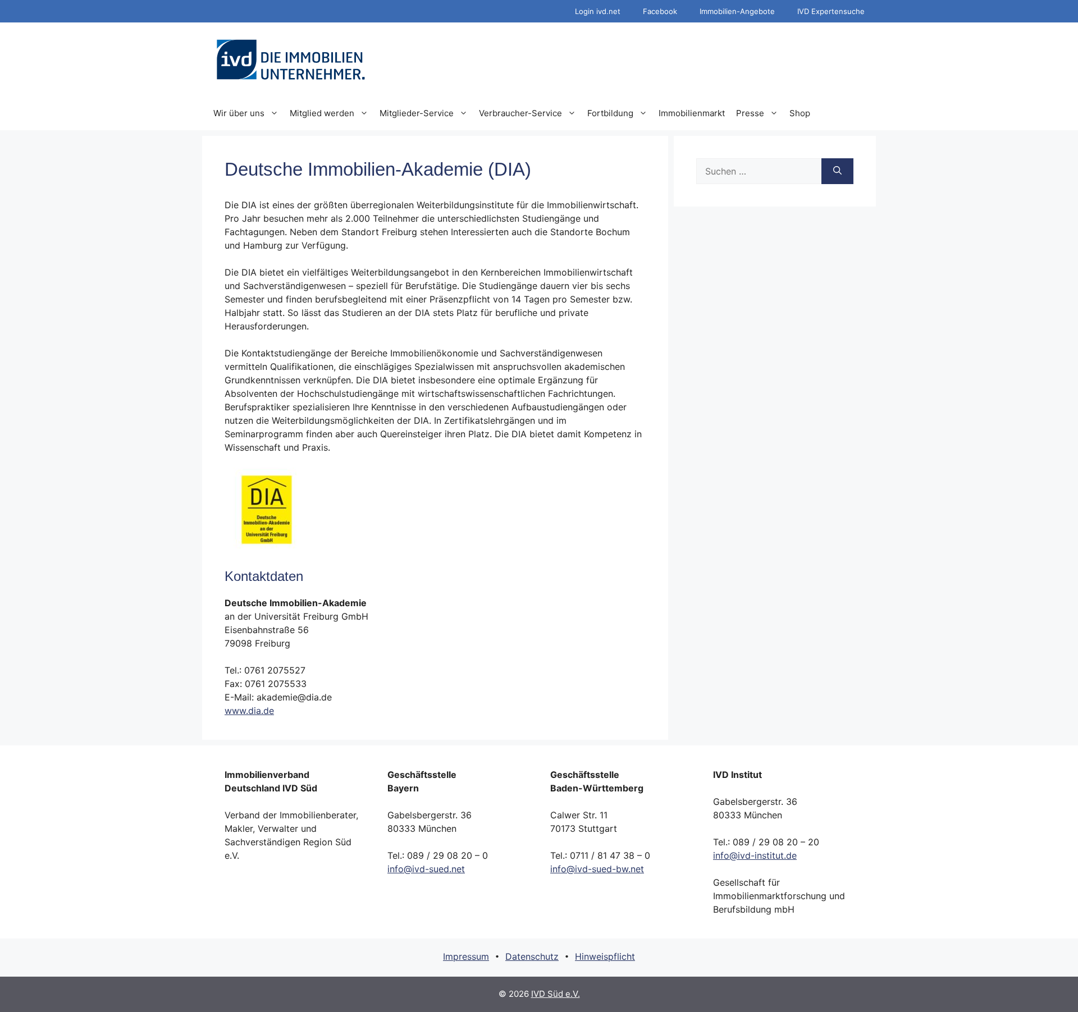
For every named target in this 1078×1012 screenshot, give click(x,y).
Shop (799, 113)
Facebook (660, 11)
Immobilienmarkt (692, 113)
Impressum (466, 956)
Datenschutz (532, 956)
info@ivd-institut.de (755, 855)
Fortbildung (610, 113)
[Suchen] (837, 171)
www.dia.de (249, 710)
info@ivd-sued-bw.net (597, 868)
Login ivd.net (597, 11)
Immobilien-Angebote (737, 11)
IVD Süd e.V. (555, 993)
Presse (750, 113)
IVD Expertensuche (831, 11)
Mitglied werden (322, 113)
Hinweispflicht (605, 956)
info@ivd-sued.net (426, 868)
